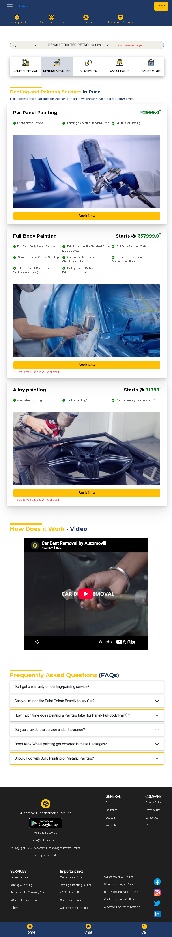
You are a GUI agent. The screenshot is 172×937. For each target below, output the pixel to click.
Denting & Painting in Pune (75, 885)
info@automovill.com (45, 840)
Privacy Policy (153, 802)
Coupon (110, 817)
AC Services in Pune (71, 892)
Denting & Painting (21, 885)
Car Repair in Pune (71, 900)
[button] (87, 45)
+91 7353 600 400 (45, 832)
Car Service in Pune (71, 877)
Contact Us (151, 817)
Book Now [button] (87, 216)
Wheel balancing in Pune (118, 884)
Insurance (111, 810)
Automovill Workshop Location (122, 907)
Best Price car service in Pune (121, 891)
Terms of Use (152, 810)
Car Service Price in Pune (74, 907)
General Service (19, 877)
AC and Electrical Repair (24, 900)
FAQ (147, 825)
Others (14, 907)
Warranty (111, 825)
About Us (111, 802)
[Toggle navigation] (10, 6)
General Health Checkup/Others (28, 892)
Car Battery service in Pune (119, 899)
